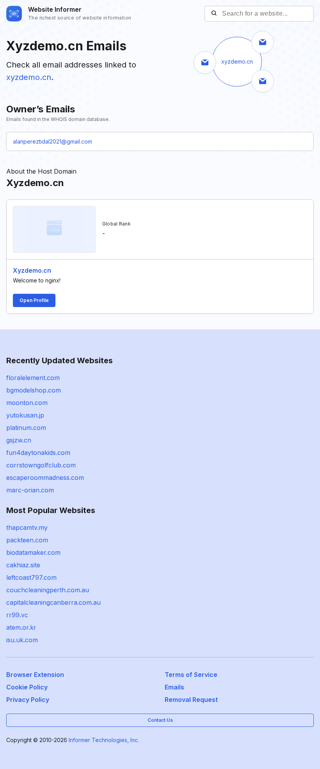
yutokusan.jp (25, 415)
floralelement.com (33, 378)
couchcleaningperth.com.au (47, 590)
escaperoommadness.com (45, 477)
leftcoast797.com (31, 577)
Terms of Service (191, 674)
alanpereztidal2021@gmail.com (52, 141)
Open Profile (34, 300)
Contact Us (160, 720)
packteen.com (27, 540)
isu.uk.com (22, 640)
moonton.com (27, 403)
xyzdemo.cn (28, 77)
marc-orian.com (30, 490)
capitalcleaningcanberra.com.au (53, 602)
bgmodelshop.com (33, 390)
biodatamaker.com (33, 552)
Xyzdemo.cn (32, 270)
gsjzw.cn (18, 440)
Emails (174, 687)
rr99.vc (17, 615)
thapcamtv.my (27, 527)
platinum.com (26, 428)
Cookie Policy (27, 687)
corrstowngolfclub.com (41, 465)
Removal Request (191, 699)
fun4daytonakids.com (38, 452)
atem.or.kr (21, 627)
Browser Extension (35, 674)
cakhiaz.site (23, 565)
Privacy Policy (27, 699)
